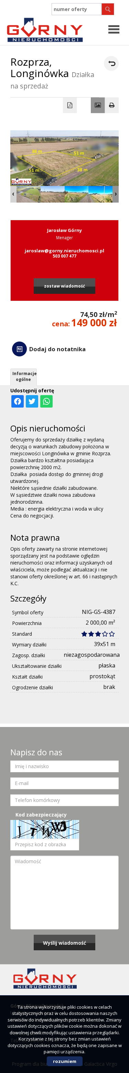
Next (115, 194)
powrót (111, 63)
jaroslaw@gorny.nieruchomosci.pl (64, 251)
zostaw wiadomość (64, 286)
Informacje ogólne (24, 376)
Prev (13, 194)
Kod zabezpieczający (41, 814)
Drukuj (112, 105)
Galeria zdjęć (98, 105)
